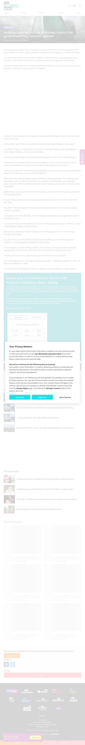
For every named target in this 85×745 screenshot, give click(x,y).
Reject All (42, 397)
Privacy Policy (22, 388)
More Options (65, 397)
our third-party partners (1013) (48, 354)
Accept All (20, 397)
